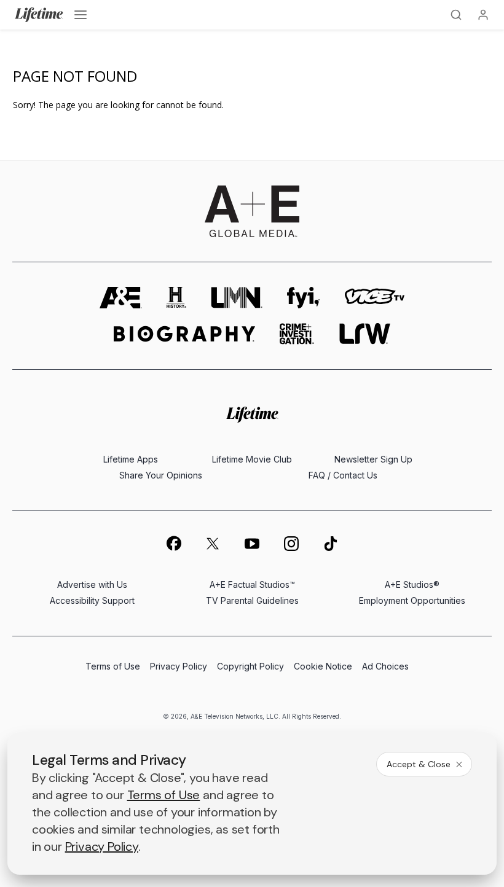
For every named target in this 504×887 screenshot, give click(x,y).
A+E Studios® (412, 584)
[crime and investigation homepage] (297, 334)
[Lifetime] (39, 14)
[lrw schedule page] (364, 334)
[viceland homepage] (374, 297)
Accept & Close (419, 764)
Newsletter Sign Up (373, 459)
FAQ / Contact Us (343, 475)
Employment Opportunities (412, 600)
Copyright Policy (250, 666)
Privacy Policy (178, 666)
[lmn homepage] (236, 297)
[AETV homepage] (121, 297)
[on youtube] (252, 543)
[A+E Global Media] (252, 211)
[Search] (456, 15)
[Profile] (483, 15)
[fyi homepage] (303, 297)
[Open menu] (80, 14)
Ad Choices (385, 666)
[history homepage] (176, 297)
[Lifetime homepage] (252, 414)
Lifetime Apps (130, 459)
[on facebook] (173, 543)
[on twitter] (212, 543)
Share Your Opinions (160, 475)
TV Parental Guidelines (252, 600)
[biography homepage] (184, 334)
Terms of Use (112, 666)
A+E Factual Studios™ (252, 584)
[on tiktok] (330, 543)
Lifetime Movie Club (252, 459)
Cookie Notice (323, 666)
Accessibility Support (92, 600)
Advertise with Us (92, 584)
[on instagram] (291, 543)
